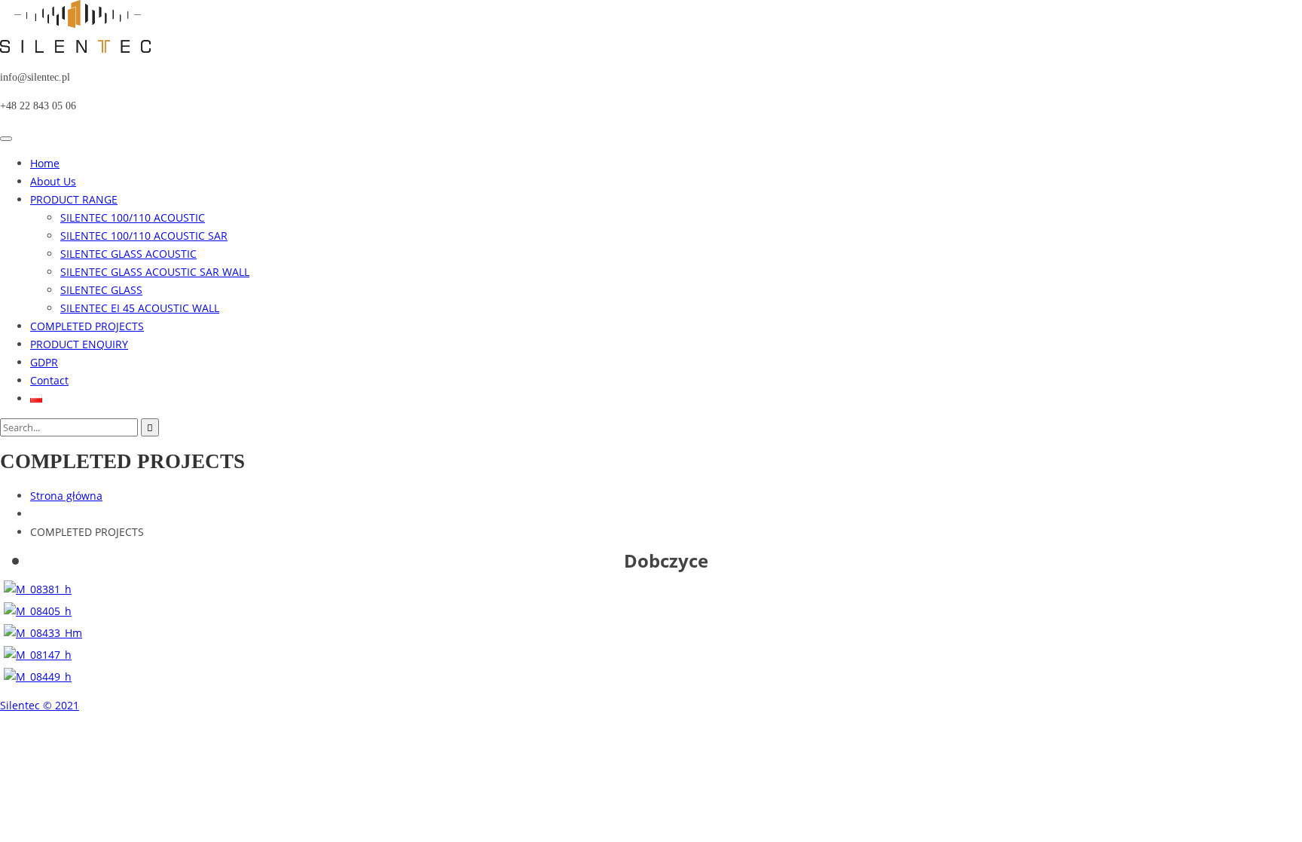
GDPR (44, 362)
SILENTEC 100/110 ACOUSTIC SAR (144, 235)
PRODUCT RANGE (74, 199)
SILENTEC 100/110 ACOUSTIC (132, 217)
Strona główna (66, 495)
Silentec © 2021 (39, 705)
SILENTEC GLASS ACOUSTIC (128, 253)
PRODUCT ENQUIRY (79, 344)
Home (45, 163)
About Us (53, 181)
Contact (49, 380)
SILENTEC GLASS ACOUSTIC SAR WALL (154, 272)
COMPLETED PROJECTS (87, 326)
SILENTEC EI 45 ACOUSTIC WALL (139, 308)
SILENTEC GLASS (101, 290)
